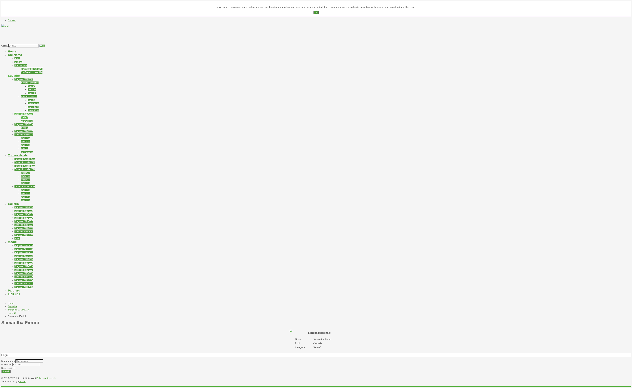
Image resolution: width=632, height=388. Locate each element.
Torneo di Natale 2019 (24, 169)
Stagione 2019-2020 (23, 207)
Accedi (6, 371)
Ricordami (6, 368)
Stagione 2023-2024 (23, 245)
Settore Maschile (29, 96)
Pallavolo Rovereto (46, 378)
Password (6, 364)
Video (17, 238)
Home (12, 51)
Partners (14, 290)
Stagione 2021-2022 (23, 252)
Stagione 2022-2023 (23, 249)
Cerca (4, 45)
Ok (316, 12)
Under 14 (25, 138)
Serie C (31, 86)
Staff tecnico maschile (31, 72)
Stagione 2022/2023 (23, 79)
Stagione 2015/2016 (23, 124)
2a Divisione (27, 152)
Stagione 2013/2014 (23, 134)
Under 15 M (33, 110)
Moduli (12, 242)
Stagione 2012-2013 (23, 228)
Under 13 (32, 93)
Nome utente (8, 361)
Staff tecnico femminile (32, 69)
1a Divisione (27, 121)
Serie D (24, 148)
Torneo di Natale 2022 (24, 162)
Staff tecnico (20, 65)
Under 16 (32, 89)
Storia (17, 58)
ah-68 (22, 381)
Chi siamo (15, 55)
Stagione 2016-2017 (23, 214)
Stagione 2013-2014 (23, 225)
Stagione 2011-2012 (23, 231)
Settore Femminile (30, 82)
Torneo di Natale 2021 (24, 166)
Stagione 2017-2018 (23, 266)
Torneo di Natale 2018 (24, 186)
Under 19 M (33, 103)
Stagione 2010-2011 (23, 235)
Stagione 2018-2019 (23, 211)
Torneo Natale (17, 155)
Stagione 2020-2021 (23, 256)
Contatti (12, 20)
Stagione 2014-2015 (23, 221)
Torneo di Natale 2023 (24, 159)
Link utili (14, 294)
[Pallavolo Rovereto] (5, 26)
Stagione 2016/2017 (23, 114)
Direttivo (18, 62)
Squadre (14, 75)
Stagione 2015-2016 (23, 218)
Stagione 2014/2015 (23, 131)
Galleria (13, 204)
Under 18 (25, 145)
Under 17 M (33, 107)
